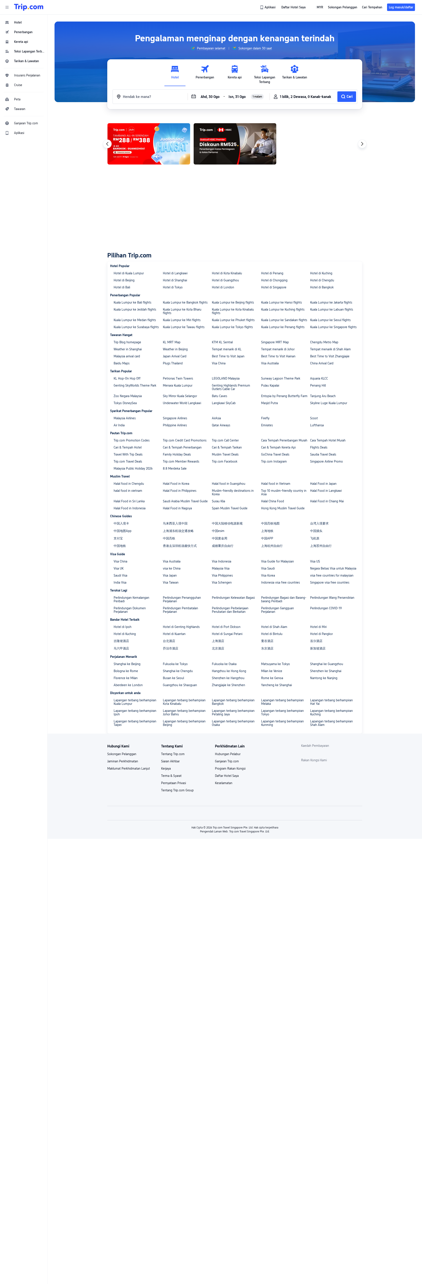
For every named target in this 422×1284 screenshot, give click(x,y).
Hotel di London (223, 287)
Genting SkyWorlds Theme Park (135, 385)
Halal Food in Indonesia (130, 508)
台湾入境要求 (319, 523)
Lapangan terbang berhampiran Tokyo (282, 712)
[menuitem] (24, 22)
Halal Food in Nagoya (177, 508)
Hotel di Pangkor (321, 634)
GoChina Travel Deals (275, 454)
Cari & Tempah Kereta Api (278, 447)
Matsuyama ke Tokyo (275, 664)
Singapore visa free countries (329, 582)
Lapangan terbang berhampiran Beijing (184, 723)
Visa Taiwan (170, 582)
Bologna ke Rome (126, 671)
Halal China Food (272, 501)
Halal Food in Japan (323, 483)
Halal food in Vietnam (275, 483)
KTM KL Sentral (222, 342)
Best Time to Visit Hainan (278, 356)
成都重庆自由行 (222, 546)
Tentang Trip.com (173, 754)
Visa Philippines (222, 575)
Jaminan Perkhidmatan (122, 761)
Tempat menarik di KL (227, 349)
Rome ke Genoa (272, 678)
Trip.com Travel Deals (128, 461)
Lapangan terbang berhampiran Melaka (282, 701)
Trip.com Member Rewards (181, 461)
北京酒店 (218, 648)
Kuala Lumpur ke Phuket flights (233, 320)
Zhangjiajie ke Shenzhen (228, 685)
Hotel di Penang (272, 273)
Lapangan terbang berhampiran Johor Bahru (184, 712)
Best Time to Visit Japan (228, 356)
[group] (208, 48)
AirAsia (216, 418)
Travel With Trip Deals (128, 454)
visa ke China (171, 568)
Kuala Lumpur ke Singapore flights (333, 327)
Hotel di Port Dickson (226, 627)
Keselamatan (223, 783)
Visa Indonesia (221, 561)
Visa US (315, 561)
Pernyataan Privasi (173, 783)
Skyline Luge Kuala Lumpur (328, 403)
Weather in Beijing (175, 349)
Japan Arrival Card (174, 356)
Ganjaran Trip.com (227, 761)
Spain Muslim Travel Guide (229, 508)
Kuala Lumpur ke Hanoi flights (281, 302)
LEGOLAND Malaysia (226, 378)
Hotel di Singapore (273, 287)
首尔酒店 (316, 641)
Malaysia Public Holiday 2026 (133, 468)
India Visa (120, 582)
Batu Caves (219, 396)
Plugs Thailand (173, 363)
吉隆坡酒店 (121, 641)
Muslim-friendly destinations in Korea (233, 492)
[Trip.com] (28, 7)
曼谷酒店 (267, 641)
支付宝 (118, 538)
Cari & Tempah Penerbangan (182, 447)
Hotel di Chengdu (322, 280)
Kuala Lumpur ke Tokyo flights (232, 327)
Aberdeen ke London (128, 685)
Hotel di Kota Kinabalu (227, 273)
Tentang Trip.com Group (177, 790)
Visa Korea (268, 575)
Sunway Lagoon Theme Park (280, 378)
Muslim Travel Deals (225, 454)
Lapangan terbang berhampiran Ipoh (135, 712)
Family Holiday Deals (177, 454)
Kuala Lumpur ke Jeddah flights (135, 309)
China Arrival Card (321, 363)
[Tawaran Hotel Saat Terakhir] (321, 144)
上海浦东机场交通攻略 (178, 531)
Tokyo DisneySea (125, 403)
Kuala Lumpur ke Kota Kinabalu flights (233, 311)
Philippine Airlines (175, 425)
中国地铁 (120, 546)
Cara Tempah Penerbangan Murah (284, 440)
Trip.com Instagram (274, 461)
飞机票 (314, 538)
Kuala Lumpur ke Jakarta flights (331, 302)
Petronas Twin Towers (178, 378)
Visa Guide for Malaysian (277, 561)
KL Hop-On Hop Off (127, 378)
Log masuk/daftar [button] (401, 7)
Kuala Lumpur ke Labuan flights (331, 309)
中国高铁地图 (270, 523)
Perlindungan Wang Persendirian (332, 597)
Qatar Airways (221, 425)
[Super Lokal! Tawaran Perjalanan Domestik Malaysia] (234, 144)
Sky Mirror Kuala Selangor (180, 396)
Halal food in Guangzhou (228, 483)
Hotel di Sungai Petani (227, 634)
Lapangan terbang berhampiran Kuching (331, 712)
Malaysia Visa (220, 568)
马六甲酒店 (121, 648)
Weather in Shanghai (128, 349)
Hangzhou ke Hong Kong (229, 671)
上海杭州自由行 (272, 546)
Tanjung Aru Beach (323, 396)
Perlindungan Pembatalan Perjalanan (180, 609)
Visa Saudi (268, 568)
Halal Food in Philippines (179, 490)
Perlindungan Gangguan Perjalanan (277, 609)
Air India (119, 425)
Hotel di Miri (318, 627)
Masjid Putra (269, 403)
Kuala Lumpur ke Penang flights (282, 327)
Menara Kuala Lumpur (177, 385)
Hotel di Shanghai (175, 280)
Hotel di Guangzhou (225, 280)
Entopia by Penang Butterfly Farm (284, 396)
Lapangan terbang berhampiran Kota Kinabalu (184, 701)
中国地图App (122, 531)
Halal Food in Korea (176, 483)
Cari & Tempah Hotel (128, 447)
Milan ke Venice (271, 671)
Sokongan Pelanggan (121, 754)
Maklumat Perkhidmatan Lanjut (128, 768)
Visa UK (119, 568)
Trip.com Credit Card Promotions (184, 440)
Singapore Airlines (175, 418)
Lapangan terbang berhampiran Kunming (282, 723)
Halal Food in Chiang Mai (327, 501)
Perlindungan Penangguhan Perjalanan (182, 599)
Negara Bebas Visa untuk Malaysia (333, 568)
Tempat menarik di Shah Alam (330, 349)
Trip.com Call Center (225, 440)
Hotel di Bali (122, 287)
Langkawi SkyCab (224, 403)
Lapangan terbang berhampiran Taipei (135, 723)
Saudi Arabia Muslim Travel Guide (185, 501)
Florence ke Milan (126, 678)
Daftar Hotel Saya (227, 776)
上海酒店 (218, 641)
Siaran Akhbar (170, 761)
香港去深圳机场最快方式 (180, 546)
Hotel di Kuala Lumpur (129, 273)
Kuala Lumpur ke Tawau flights (183, 327)
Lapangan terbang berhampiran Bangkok (233, 701)
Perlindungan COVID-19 (326, 608)
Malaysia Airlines (125, 418)
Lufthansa (317, 425)
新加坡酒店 (318, 648)
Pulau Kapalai (270, 385)
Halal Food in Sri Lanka (129, 501)
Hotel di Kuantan (174, 634)
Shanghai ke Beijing (127, 664)
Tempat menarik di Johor (278, 349)
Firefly (265, 418)
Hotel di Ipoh (122, 627)
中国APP (267, 538)
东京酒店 (267, 648)
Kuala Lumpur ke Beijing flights (233, 302)
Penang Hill (318, 385)
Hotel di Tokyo (173, 287)
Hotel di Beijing (124, 280)
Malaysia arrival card (127, 356)
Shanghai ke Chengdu (178, 671)
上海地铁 (267, 531)
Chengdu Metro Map (324, 342)
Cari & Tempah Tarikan (227, 447)
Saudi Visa (120, 575)
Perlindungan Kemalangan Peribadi (131, 599)
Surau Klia (218, 501)
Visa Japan (170, 575)
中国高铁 (169, 538)
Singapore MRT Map (275, 342)
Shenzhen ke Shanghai (325, 671)
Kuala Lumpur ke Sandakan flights (284, 320)
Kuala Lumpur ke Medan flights (135, 320)
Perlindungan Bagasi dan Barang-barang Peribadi (283, 599)
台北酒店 (169, 641)
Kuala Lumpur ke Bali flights (132, 302)
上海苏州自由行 (321, 546)
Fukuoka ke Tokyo (175, 664)
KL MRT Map (171, 342)
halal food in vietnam (128, 490)
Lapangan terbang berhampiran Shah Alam (331, 723)
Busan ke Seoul (173, 678)
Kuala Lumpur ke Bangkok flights (185, 302)
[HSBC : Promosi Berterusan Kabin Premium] (148, 144)
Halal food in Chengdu (129, 483)
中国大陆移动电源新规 (227, 523)
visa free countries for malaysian (331, 575)
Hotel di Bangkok (322, 287)
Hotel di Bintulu (271, 634)
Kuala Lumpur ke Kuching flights (282, 309)
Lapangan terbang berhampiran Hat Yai (331, 701)
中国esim (218, 531)
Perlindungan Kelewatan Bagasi (233, 597)
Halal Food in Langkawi (326, 490)
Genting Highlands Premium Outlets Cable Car (231, 387)
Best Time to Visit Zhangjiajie (329, 356)
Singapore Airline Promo (326, 461)
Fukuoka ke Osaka (224, 664)
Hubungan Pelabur (227, 754)
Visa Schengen (222, 582)
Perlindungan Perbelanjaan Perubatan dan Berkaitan (230, 609)
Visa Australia (270, 363)
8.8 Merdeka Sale (175, 468)
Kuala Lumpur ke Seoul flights (330, 320)
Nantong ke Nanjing (323, 678)
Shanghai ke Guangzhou (326, 664)
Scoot (314, 418)
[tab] (175, 74)
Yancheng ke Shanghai (276, 685)
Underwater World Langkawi (182, 403)
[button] (7, 7)
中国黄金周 (219, 538)
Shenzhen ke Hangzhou (228, 678)
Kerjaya (166, 768)
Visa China (219, 363)
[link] (268, 7)
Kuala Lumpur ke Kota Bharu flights (182, 311)
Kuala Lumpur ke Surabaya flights (136, 327)
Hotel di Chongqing (274, 280)
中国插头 (316, 531)
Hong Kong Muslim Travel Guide (283, 508)
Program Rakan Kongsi (230, 768)
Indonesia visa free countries (280, 582)
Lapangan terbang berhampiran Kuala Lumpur (135, 701)
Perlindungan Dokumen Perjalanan (130, 609)
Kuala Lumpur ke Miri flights (181, 320)
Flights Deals (318, 447)
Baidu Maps (121, 363)
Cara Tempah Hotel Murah (328, 440)
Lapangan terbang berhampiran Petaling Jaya (233, 712)
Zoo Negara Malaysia (128, 396)
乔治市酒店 (170, 648)
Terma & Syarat (171, 776)
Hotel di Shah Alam (274, 627)
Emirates (267, 425)
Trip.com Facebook (224, 461)
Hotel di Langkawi (175, 273)
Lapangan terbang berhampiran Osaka (233, 723)
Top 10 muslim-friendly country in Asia (283, 492)
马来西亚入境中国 (175, 523)
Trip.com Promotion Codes (131, 440)
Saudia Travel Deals (323, 454)
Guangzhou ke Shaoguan (180, 685)
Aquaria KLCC (319, 378)
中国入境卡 (121, 523)
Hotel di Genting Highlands (181, 627)
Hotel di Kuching (321, 273)
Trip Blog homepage (127, 342)
